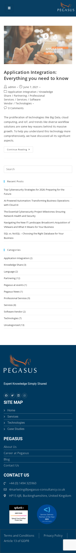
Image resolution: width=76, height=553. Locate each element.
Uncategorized (12, 325)
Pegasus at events (14, 285)
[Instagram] (24, 395)
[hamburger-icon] (9, 8)
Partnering (20, 95)
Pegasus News (12, 291)
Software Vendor (13, 311)
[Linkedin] (18, 395)
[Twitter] (12, 395)
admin (12, 87)
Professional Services (15, 298)
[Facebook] (6, 395)
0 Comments (16, 108)
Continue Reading (20, 148)
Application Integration (22, 92)
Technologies (23, 103)
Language (9, 271)
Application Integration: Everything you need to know (36, 75)
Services (22, 99)
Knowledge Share (13, 264)
